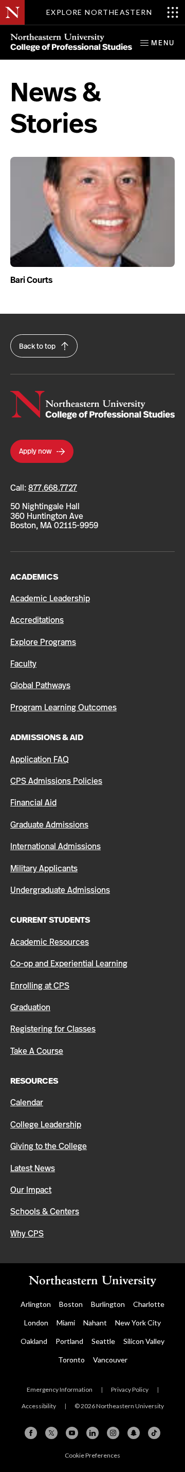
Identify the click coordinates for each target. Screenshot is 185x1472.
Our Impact (30, 1190)
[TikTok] (154, 1433)
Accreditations (37, 620)
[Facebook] (31, 1433)
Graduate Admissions (49, 825)
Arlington (36, 1304)
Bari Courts (31, 280)
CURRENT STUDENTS (50, 920)
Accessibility (39, 1406)
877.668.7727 (52, 488)
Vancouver (110, 1359)
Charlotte (148, 1304)
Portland (69, 1341)
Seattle (103, 1341)
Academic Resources (49, 942)
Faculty (23, 664)
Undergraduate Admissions (60, 890)
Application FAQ (39, 759)
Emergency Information (59, 1389)
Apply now (36, 451)
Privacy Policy (130, 1389)
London (36, 1322)
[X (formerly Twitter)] (51, 1433)
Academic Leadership (50, 598)
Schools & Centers (44, 1211)
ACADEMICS (34, 577)
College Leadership (45, 1124)
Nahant (95, 1322)
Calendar (26, 1102)
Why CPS (27, 1234)
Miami (66, 1322)
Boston (71, 1304)
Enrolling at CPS (39, 986)
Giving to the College (48, 1146)
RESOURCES (34, 1081)
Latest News (32, 1168)
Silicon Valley (143, 1341)
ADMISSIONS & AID (46, 737)
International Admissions (55, 846)
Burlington (108, 1304)
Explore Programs (43, 642)
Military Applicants (44, 868)
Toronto (71, 1359)
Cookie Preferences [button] (92, 1455)
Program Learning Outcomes (63, 707)
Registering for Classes (53, 1029)
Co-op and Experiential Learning (68, 964)
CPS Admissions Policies (56, 781)
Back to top (38, 346)
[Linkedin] (92, 1433)
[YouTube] (72, 1433)
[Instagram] (113, 1433)
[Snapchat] (133, 1433)
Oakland (34, 1341)
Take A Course (36, 1051)
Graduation (30, 1007)
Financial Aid (33, 803)
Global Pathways (40, 685)
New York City (138, 1322)
